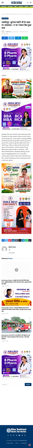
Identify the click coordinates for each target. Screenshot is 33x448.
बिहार (16, 6)
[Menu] (3, 2)
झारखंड (21, 6)
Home (3, 14)
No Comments (24, 31)
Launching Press (23, 440)
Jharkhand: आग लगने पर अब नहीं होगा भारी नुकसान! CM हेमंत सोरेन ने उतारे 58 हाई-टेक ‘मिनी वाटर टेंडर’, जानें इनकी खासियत (16, 337)
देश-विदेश (10, 6)
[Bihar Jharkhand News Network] (16, 3)
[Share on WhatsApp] (25, 38)
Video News (5, 18)
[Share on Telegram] (18, 38)
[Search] (30, 2)
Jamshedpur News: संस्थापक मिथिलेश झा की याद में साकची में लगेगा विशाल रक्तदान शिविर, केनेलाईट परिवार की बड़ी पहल (16, 309)
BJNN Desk (8, 31)
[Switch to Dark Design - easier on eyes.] (28, 2)
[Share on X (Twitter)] (11, 38)
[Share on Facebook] (5, 38)
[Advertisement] (16, 405)
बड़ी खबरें (4, 6)
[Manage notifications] (29, 445)
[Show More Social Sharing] (29, 38)
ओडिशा (26, 6)
